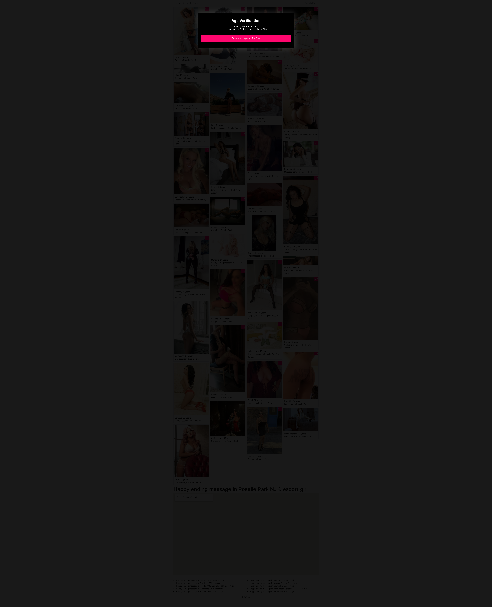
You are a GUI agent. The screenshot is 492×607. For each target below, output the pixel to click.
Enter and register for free (246, 38)
